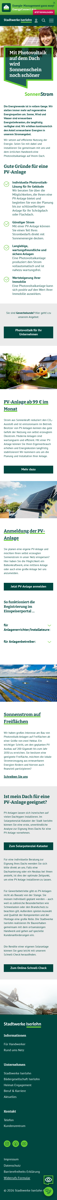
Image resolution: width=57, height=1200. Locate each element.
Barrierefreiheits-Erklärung (22, 1172)
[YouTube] (24, 1143)
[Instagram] (7, 1143)
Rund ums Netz (14, 1050)
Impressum (11, 1159)
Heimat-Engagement (18, 1085)
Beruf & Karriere (15, 1091)
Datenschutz (12, 1165)
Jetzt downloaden (44, 12)
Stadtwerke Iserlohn (17, 1073)
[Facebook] (15, 1143)
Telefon (9, 1120)
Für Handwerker (14, 1044)
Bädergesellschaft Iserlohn (22, 1079)
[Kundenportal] (36, 20)
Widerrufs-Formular (17, 1178)
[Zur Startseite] (18, 21)
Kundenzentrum (14, 1126)
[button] (44, 20)
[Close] (54, 3)
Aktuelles (10, 1097)
